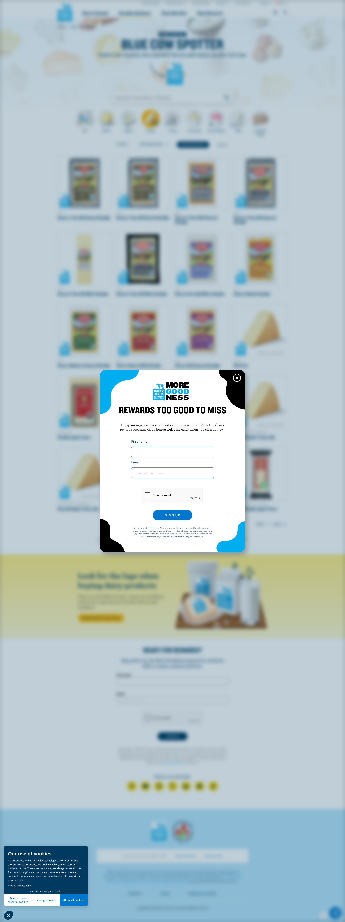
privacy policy (182, 536)
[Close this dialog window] (237, 378)
